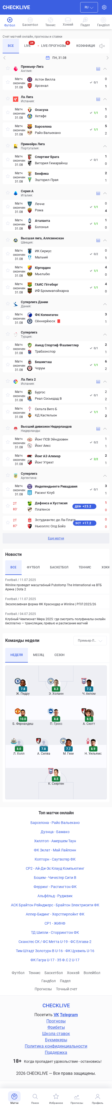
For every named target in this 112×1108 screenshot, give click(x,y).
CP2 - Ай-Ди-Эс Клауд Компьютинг (55, 868)
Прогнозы (43, 989)
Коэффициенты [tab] (89, 46)
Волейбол (92, 973)
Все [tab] (11, 46)
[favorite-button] (7, 69)
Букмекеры (56, 1039)
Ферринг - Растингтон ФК (55, 887)
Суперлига (29, 332)
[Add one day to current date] (4, 57)
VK (56, 1014)
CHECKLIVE (16, 7)
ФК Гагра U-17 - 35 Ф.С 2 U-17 (54, 960)
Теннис (34, 973)
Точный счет (66, 989)
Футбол (18, 973)
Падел (65, 981)
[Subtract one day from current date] (107, 57)
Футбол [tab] (33, 567)
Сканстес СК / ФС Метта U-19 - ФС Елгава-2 (54, 942)
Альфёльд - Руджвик (55, 896)
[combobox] (89, 7)
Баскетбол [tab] (59, 567)
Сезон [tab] (59, 655)
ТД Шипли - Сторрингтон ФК (55, 932)
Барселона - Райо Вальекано (55, 823)
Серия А (27, 191)
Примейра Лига (33, 144)
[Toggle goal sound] (102, 46)
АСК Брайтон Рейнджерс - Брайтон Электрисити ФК (55, 905)
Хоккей (73, 973)
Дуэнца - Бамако (55, 832)
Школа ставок (56, 1033)
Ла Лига (27, 97)
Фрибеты (56, 1027)
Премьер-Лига (32, 67)
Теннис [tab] (85, 567)
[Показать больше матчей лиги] (98, 69)
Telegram (69, 1014)
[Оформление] (104, 7)
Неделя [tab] (16, 655)
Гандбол (48, 981)
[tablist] (49, 46)
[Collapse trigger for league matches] (105, 68)
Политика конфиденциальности (56, 1046)
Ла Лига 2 (28, 379)
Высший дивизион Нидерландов (46, 426)
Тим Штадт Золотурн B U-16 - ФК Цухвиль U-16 (55, 951)
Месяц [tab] (38, 655)
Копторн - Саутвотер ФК (55, 859)
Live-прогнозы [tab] (55, 44)
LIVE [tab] (28, 44)
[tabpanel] (56, 303)
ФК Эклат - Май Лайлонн (55, 850)
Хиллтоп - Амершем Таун (55, 841)
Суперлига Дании (34, 302)
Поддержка (56, 1052)
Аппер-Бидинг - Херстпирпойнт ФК (55, 914)
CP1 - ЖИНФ (55, 923)
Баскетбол (54, 973)
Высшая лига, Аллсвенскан (42, 238)
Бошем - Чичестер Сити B (55, 877)
